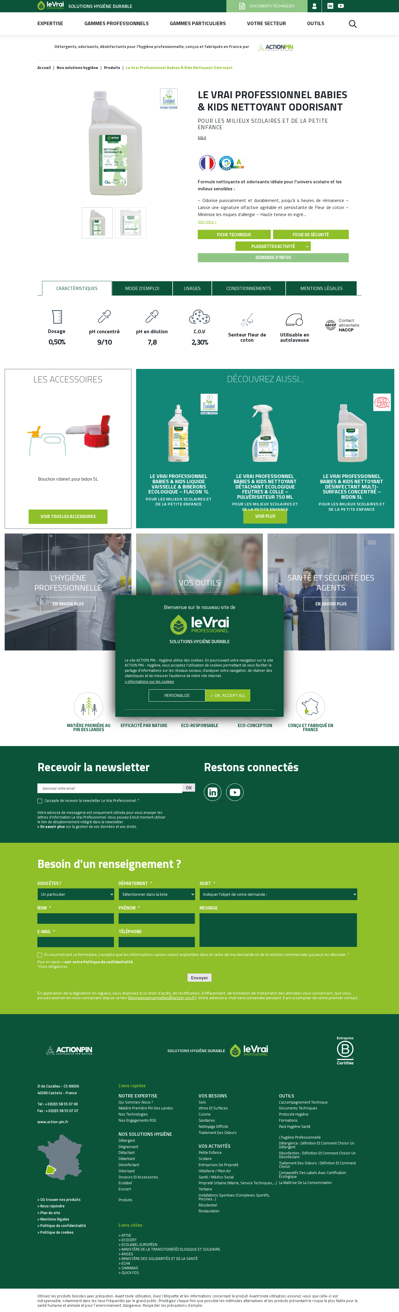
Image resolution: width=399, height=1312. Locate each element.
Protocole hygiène (293, 1114)
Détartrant (127, 1159)
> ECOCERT (128, 1240)
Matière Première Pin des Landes (146, 1108)
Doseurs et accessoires (138, 1177)
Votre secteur (266, 23)
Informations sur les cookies (151, 681)
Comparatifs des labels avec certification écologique (312, 1174)
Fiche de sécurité (311, 235)
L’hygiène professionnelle (300, 1137)
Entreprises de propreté (218, 1165)
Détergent (127, 1140)
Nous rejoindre (52, 1206)
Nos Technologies (133, 1114)
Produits (125, 1200)
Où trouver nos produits (60, 1199)
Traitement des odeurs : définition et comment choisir (317, 1165)
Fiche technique (234, 235)
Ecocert (125, 1189)
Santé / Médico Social (216, 1177)
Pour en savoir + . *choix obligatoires (85, 964)
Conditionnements (248, 288)
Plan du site (50, 1213)
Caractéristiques (77, 288)
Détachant (127, 1152)
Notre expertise (138, 1095)
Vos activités (214, 1146)
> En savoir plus (51, 826)
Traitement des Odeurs (218, 1133)
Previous (139, 441)
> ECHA (124, 1263)
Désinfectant (129, 1165)
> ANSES (126, 1254)
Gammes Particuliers (198, 23)
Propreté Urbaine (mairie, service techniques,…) (238, 1183)
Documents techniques (298, 1108)
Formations (288, 1120)
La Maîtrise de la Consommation (305, 1183)
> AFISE (125, 1235)
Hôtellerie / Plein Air (215, 1171)
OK (189, 787)
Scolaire (205, 1159)
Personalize (177, 695)
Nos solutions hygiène (145, 1134)
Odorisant (127, 1171)
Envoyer (199, 977)
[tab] (77, 288)
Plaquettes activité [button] (273, 246)
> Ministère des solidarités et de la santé (158, 1258)
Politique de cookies (57, 1232)
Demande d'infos (273, 257)
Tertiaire (205, 1189)
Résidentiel (208, 1205)
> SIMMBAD (128, 1268)
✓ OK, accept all (227, 695)
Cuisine (205, 1114)
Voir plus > (207, 221)
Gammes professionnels (116, 23)
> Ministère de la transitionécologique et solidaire (169, 1249)
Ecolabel (125, 1183)
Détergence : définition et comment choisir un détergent (316, 1145)
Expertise (50, 23)
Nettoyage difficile (213, 1126)
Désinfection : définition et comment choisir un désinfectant (317, 1155)
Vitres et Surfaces (213, 1108)
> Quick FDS (129, 1272)
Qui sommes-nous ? (136, 1102)
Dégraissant (128, 1147)
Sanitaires (207, 1120)
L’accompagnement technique (303, 1102)
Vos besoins (213, 1095)
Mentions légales (321, 288)
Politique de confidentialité (63, 1225)
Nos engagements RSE (137, 1120)
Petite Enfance (210, 1152)
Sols (202, 138)
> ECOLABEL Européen (138, 1244)
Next (391, 441)
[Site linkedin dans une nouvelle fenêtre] (330, 6)
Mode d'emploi (142, 288)
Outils (315, 23)
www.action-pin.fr (52, 1122)
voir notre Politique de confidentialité (99, 962)
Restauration (209, 1211)
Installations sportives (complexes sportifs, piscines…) (234, 1197)
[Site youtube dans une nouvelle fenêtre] (341, 6)
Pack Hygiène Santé (294, 1126)
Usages (192, 288)
